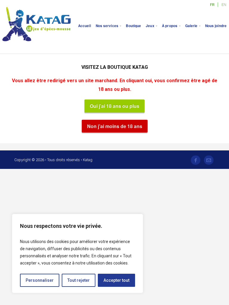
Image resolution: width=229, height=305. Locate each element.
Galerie (191, 25)
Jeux (150, 25)
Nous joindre (216, 25)
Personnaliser (40, 280)
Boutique (133, 25)
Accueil (84, 25)
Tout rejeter (78, 280)
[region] (77, 253)
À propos (169, 25)
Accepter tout (116, 280)
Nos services (107, 25)
